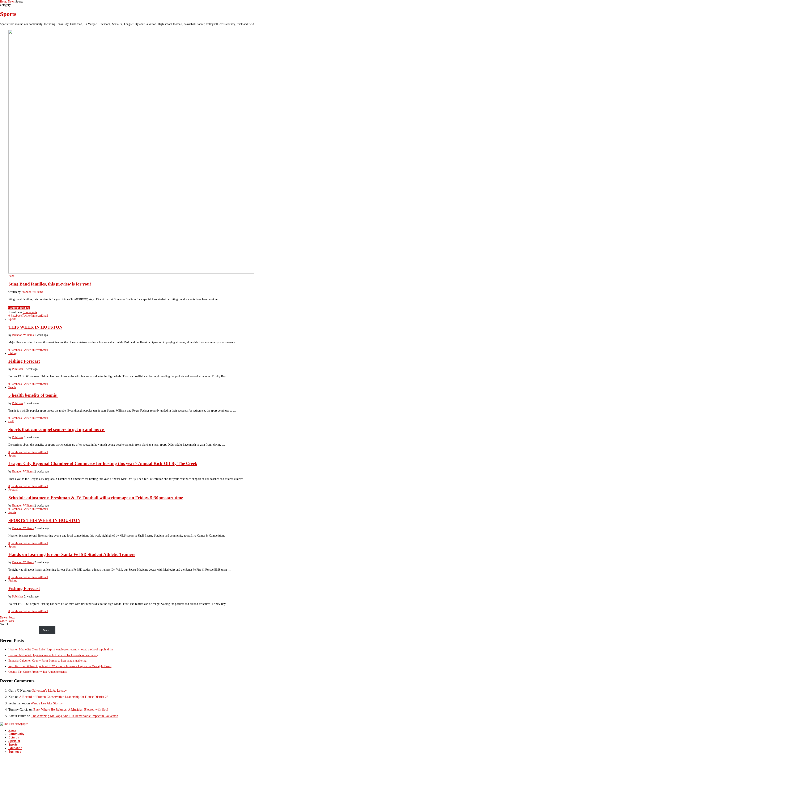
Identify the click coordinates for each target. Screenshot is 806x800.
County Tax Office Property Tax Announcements (37, 671)
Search (4, 624)
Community (16, 734)
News (11, 1)
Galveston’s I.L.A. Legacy (49, 690)
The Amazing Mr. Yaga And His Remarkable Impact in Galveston (74, 716)
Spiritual (14, 741)
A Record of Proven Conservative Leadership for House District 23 (63, 697)
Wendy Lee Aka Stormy (47, 703)
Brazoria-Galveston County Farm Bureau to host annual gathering (47, 660)
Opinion (13, 737)
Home (3, 1)
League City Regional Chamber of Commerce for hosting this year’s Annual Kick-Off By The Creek (102, 463)
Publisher (17, 369)
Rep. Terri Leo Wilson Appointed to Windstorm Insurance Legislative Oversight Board (59, 666)
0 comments (30, 312)
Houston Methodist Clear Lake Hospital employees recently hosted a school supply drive (60, 649)
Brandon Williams (32, 291)
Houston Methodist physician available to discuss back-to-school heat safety (53, 655)
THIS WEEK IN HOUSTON (35, 327)
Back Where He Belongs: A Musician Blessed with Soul (70, 709)
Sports (13, 744)
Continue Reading (19, 307)
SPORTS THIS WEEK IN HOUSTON (44, 520)
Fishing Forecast (24, 361)
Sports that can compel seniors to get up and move (56, 429)
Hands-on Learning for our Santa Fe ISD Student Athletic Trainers (71, 554)
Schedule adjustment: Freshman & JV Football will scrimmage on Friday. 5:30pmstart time (95, 497)
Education (15, 748)
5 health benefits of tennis (33, 395)
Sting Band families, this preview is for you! (49, 284)
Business (14, 751)
